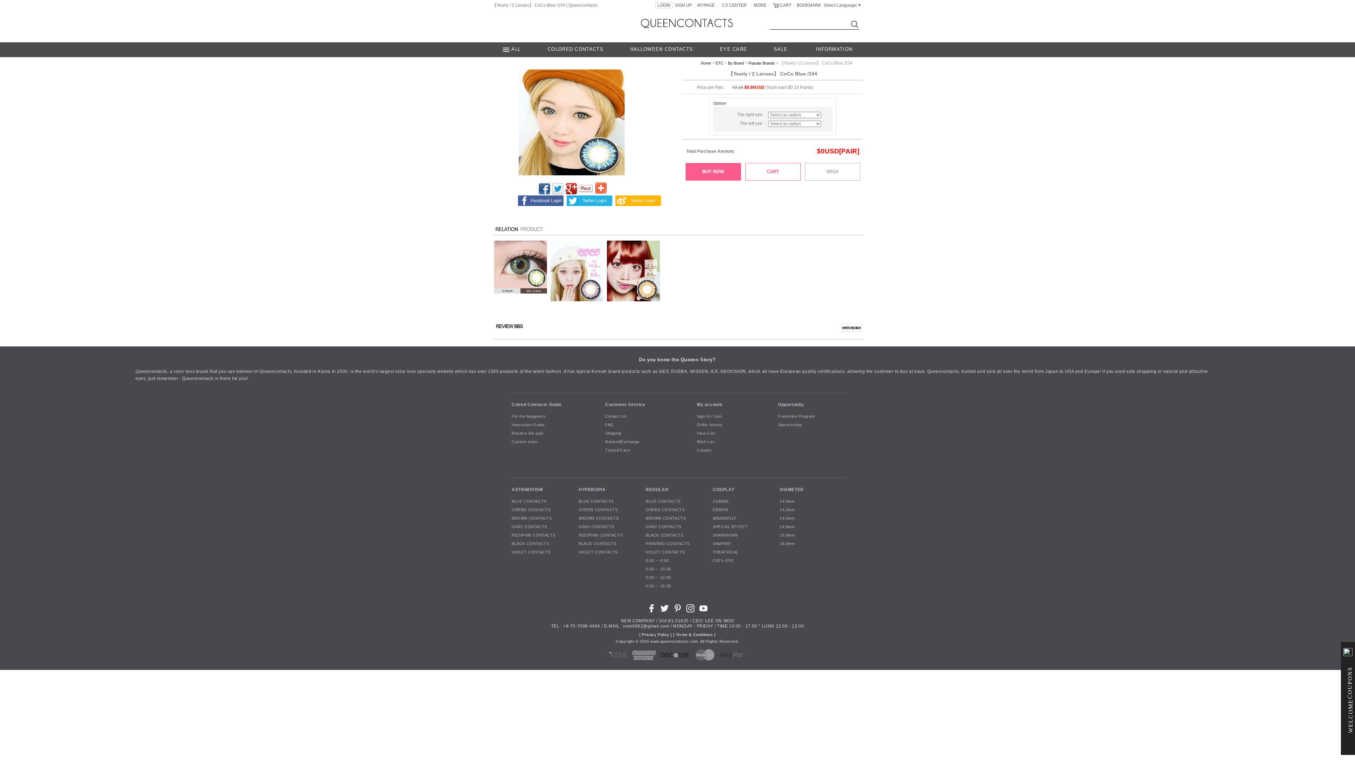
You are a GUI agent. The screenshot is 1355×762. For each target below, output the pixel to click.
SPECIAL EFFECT (730, 527)
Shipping (613, 433)
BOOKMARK (809, 5)
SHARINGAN (725, 535)
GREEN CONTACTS (531, 510)
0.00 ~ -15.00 (658, 586)
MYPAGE (706, 5)
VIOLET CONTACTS (531, 552)
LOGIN (663, 5)
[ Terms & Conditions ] (694, 635)
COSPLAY (723, 489)
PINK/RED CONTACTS (667, 544)
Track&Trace (618, 450)
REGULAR (657, 489)
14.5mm (787, 518)
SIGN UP (683, 5)
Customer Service (625, 404)
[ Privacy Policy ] (655, 635)
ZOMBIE (721, 502)
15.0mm (787, 535)
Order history (710, 425)
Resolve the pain (528, 433)
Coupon (704, 450)
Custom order (525, 442)
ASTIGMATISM (527, 489)
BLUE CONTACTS (529, 502)
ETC (719, 63)
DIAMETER (792, 489)
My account (709, 404)
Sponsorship (790, 425)
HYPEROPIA (592, 489)
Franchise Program (796, 417)
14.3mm (787, 510)
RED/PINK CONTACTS (533, 535)
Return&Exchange (622, 442)
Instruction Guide (528, 425)
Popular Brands (761, 63)
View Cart (706, 433)
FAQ (609, 425)
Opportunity (791, 404)
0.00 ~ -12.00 (658, 578)
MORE (760, 5)
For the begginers (529, 417)
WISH (832, 171)
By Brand (736, 63)
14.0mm (787, 502)
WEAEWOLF (725, 518)
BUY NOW (713, 171)
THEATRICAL (726, 552)
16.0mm (787, 544)
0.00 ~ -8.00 (657, 561)
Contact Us (616, 417)
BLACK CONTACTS (530, 544)
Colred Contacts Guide (537, 404)
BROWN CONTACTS (532, 518)
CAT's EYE (723, 561)
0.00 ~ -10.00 (658, 569)
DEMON (720, 510)
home (706, 63)
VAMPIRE (722, 544)
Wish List (705, 442)
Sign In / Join (709, 417)
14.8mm (787, 527)
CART (785, 5)
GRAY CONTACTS (529, 527)
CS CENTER (734, 5)
